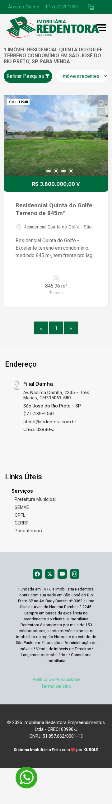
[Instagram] (74, 574)
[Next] (98, 136)
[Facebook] (37, 574)
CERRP (22, 522)
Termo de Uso (56, 686)
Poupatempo (28, 530)
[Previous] (14, 136)
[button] (91, 7)
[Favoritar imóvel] (101, 103)
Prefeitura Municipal (35, 499)
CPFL (20, 515)
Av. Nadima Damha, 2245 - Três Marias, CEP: (56, 395)
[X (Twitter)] (49, 574)
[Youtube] (62, 574)
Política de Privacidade (56, 679)
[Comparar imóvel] (101, 112)
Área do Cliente (23, 7)
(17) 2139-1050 (38, 413)
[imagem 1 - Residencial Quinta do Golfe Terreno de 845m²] (56, 135)
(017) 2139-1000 (61, 7)
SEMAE (22, 507)
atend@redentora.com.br (49, 421)
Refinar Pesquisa (26, 76)
